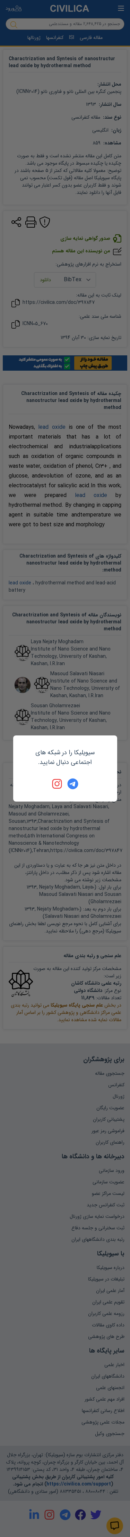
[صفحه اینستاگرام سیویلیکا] (57, 783)
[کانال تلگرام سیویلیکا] (72, 783)
